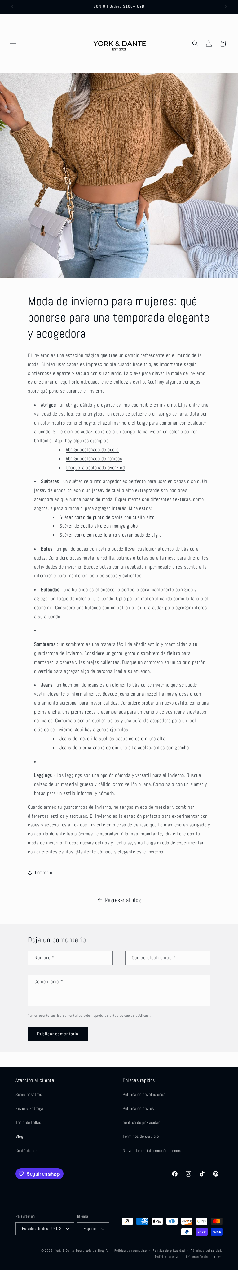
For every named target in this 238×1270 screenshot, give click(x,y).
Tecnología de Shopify (92, 1250)
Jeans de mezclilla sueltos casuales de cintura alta (112, 738)
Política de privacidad (169, 1250)
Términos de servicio (141, 1136)
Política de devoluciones (144, 1094)
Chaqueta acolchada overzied (95, 467)
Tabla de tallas (28, 1122)
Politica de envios (138, 1108)
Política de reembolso (130, 1250)
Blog (19, 1136)
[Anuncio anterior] (12, 7)
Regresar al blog (123, 899)
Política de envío (167, 1256)
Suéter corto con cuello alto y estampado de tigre (110, 535)
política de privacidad (141, 1122)
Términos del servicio (207, 1250)
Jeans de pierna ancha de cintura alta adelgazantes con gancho (124, 747)
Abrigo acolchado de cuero (92, 449)
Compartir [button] (43, 872)
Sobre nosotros (28, 1094)
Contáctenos (26, 1150)
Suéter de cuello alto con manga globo (99, 526)
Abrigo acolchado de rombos (94, 458)
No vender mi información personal (153, 1150)
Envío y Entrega (29, 1108)
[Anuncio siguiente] (226, 7)
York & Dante (65, 1250)
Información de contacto (204, 1256)
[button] (13, 43)
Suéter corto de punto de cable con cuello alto (107, 517)
